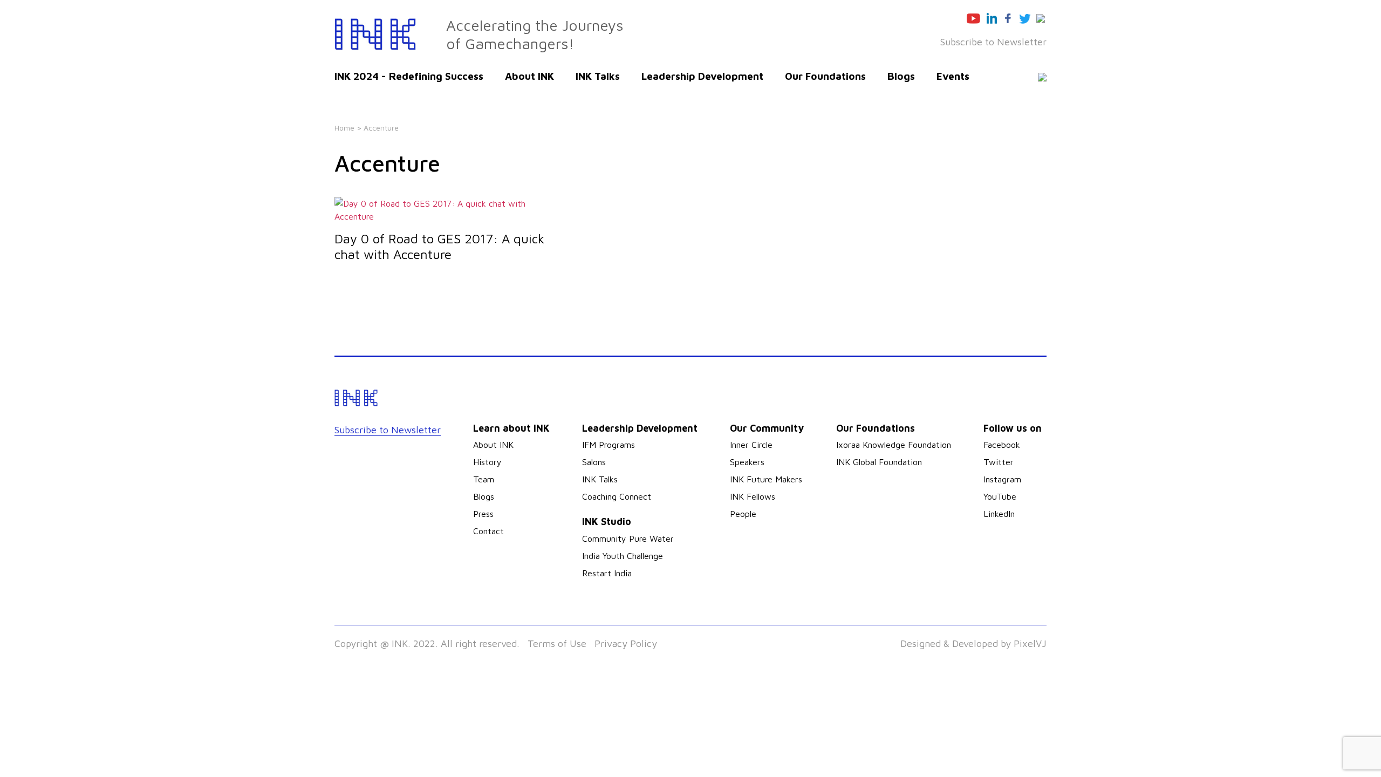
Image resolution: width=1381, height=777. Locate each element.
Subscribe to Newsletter (993, 41)
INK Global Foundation (879, 462)
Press (483, 514)
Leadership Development (702, 76)
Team (483, 479)
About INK (529, 76)
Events (952, 76)
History (487, 462)
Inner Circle (751, 444)
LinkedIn (999, 514)
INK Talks (598, 76)
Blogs (901, 76)
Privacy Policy (625, 643)
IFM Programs (608, 444)
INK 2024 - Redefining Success (408, 76)
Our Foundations (825, 76)
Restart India (607, 573)
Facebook (1001, 444)
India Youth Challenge (622, 556)
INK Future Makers (766, 479)
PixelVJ (1030, 643)
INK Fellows (752, 496)
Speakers (747, 462)
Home (344, 127)
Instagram (1002, 479)
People (743, 514)
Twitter (998, 462)
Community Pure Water (628, 538)
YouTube (999, 496)
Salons (594, 462)
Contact (488, 531)
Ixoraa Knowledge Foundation (893, 444)
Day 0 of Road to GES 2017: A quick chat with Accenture (439, 246)
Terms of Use (557, 643)
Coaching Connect (616, 496)
